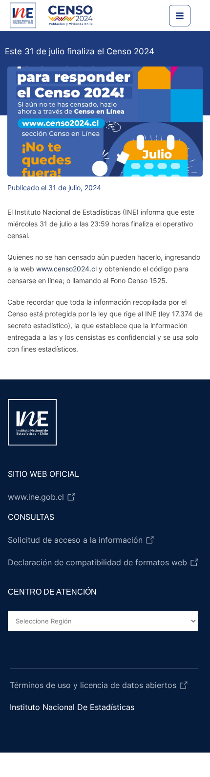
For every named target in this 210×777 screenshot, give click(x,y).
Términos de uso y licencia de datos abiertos (94, 685)
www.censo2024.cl (66, 269)
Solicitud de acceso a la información (76, 540)
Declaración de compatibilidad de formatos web (98, 562)
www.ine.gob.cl (37, 497)
